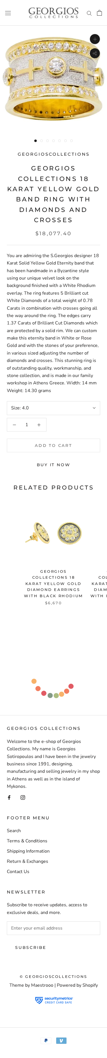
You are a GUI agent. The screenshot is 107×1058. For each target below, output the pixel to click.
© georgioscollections (53, 976)
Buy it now (53, 464)
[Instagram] (23, 797)
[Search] (89, 12)
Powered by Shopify (77, 985)
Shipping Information (28, 851)
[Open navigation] (8, 13)
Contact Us (18, 872)
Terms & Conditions (27, 841)
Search (14, 831)
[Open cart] (99, 13)
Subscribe (30, 947)
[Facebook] (9, 797)
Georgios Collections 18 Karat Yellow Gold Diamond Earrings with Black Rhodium (53, 583)
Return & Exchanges (27, 861)
